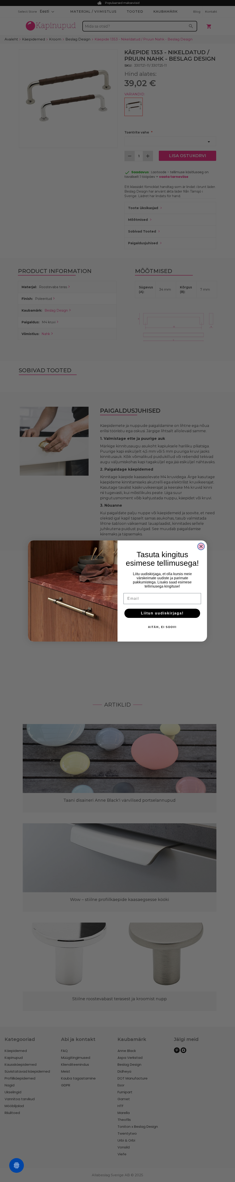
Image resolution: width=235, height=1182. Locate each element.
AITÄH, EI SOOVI (162, 627)
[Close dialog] (201, 546)
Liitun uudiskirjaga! (162, 613)
